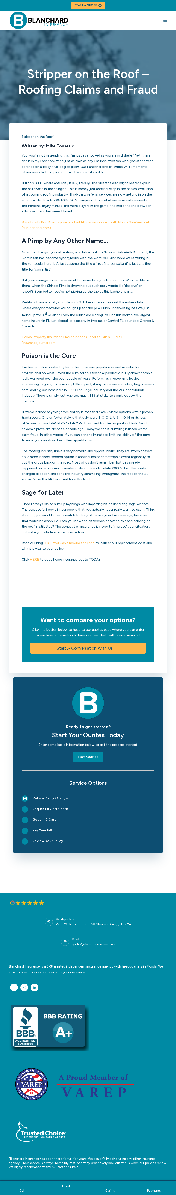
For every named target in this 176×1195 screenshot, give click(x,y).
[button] (88, 648)
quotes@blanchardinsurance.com (93, 944)
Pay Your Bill (42, 830)
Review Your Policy (47, 841)
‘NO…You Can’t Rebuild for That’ (69, 543)
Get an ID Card (44, 819)
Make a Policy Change (50, 798)
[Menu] (165, 20)
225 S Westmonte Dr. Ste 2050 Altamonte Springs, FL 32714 (93, 924)
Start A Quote (85, 5)
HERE (34, 559)
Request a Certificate (50, 809)
